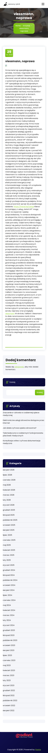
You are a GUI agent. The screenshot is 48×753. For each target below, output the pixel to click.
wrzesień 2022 (9, 705)
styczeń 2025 (8, 565)
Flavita (38, 749)
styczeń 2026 (8, 505)
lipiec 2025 (7, 535)
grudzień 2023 (9, 630)
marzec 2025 (8, 555)
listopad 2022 (8, 695)
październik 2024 (10, 580)
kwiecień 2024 (9, 610)
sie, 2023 (9, 53)
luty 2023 (7, 680)
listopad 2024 (9, 575)
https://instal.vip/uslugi (24, 206)
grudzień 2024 (9, 570)
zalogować (19, 367)
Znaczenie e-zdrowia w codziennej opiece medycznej (21, 414)
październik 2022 (10, 700)
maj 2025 (7, 545)
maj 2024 (7, 605)
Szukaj (12, 382)
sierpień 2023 (8, 650)
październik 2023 (10, 640)
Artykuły (26, 25)
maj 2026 (7, 485)
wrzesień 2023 (9, 645)
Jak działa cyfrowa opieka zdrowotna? (19, 428)
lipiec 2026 (7, 475)
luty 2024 (7, 620)
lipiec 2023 (7, 655)
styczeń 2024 (9, 625)
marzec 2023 (8, 675)
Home (18, 25)
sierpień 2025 (8, 530)
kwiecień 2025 (9, 550)
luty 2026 (7, 500)
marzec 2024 (8, 615)
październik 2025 (10, 520)
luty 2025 (7, 560)
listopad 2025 (9, 515)
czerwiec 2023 (9, 660)
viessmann (10, 313)
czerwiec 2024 (9, 600)
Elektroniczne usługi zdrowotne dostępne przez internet (23, 421)
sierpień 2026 (8, 470)
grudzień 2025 (9, 510)
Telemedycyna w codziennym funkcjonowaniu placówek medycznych (23, 434)
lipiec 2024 (7, 595)
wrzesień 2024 (9, 585)
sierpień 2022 (8, 710)
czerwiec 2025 (9, 540)
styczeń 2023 (8, 685)
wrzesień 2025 (9, 525)
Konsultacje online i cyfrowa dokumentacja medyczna (21, 442)
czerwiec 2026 (9, 480)
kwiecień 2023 (9, 670)
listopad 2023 (8, 635)
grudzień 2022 (9, 690)
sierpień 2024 (9, 590)
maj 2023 (7, 665)
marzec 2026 (8, 495)
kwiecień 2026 (9, 490)
